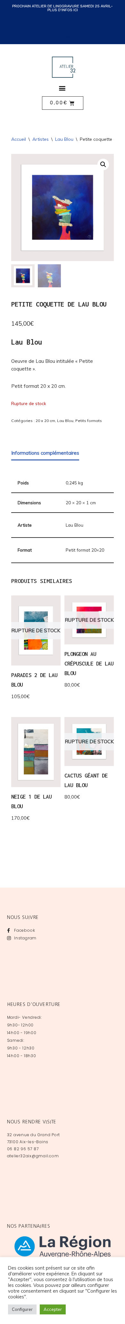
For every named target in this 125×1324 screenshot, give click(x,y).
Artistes (40, 139)
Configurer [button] (22, 1309)
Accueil (18, 139)
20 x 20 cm (45, 420)
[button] (62, 88)
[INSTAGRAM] (68, 36)
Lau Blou (64, 139)
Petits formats (88, 420)
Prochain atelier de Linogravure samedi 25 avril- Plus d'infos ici (62, 8)
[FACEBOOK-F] (56, 36)
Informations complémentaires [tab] (45, 453)
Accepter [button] (53, 1309)
